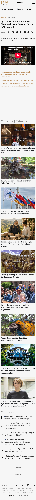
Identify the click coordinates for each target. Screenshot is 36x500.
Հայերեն (3, 9)
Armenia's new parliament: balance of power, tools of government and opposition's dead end (18, 150)
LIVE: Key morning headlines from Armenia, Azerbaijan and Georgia (18, 276)
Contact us (18, 474)
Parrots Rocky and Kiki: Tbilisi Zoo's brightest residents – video (14, 339)
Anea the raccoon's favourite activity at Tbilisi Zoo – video (16, 182)
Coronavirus (5, 13)
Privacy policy (18, 481)
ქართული (21, 9)
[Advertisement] (18, 103)
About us (18, 467)
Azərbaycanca (12, 9)
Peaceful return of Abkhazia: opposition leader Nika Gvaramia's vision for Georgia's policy (18, 442)
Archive (4, 17)
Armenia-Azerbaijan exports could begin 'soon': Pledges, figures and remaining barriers (16, 244)
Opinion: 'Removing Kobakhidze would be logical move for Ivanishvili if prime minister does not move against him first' (18, 403)
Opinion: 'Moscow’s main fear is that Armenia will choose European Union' (15, 212)
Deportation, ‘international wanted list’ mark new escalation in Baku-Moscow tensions (19, 425)
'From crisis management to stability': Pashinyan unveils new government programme (15, 307)
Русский (28, 9)
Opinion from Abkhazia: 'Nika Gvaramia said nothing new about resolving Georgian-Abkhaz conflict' (18, 371)
